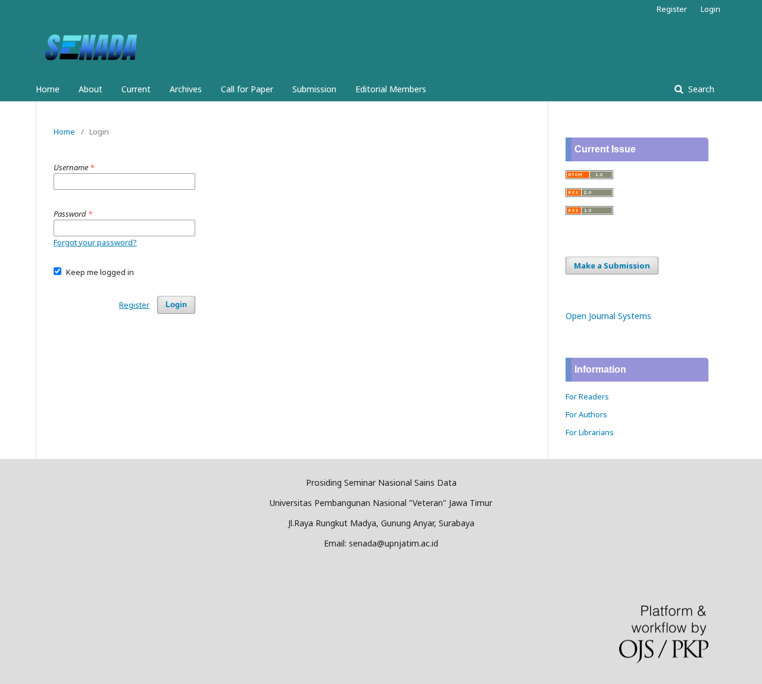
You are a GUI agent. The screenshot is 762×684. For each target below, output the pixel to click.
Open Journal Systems (608, 315)
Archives (186, 89)
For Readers (587, 396)
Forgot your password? (95, 242)
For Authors (586, 414)
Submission (314, 89)
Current (136, 89)
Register (672, 9)
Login (710, 9)
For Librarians (590, 432)
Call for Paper (247, 89)
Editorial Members (390, 89)
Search (700, 89)
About (90, 89)
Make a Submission (612, 265)
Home (48, 89)
